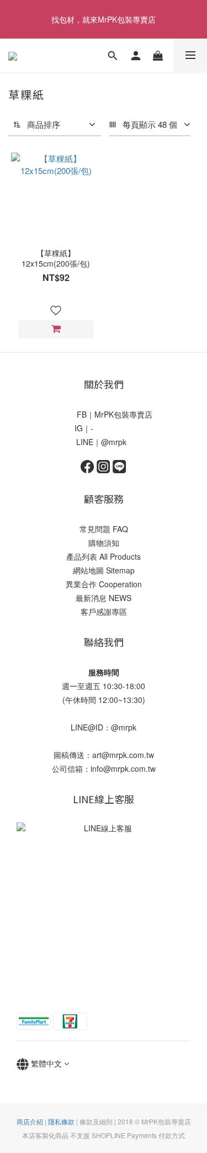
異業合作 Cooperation (104, 583)
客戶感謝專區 (104, 611)
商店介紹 (30, 1121)
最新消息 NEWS (103, 597)
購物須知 (103, 542)
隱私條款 (61, 1121)
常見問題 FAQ (103, 528)
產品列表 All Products (103, 556)
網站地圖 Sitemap (104, 570)
